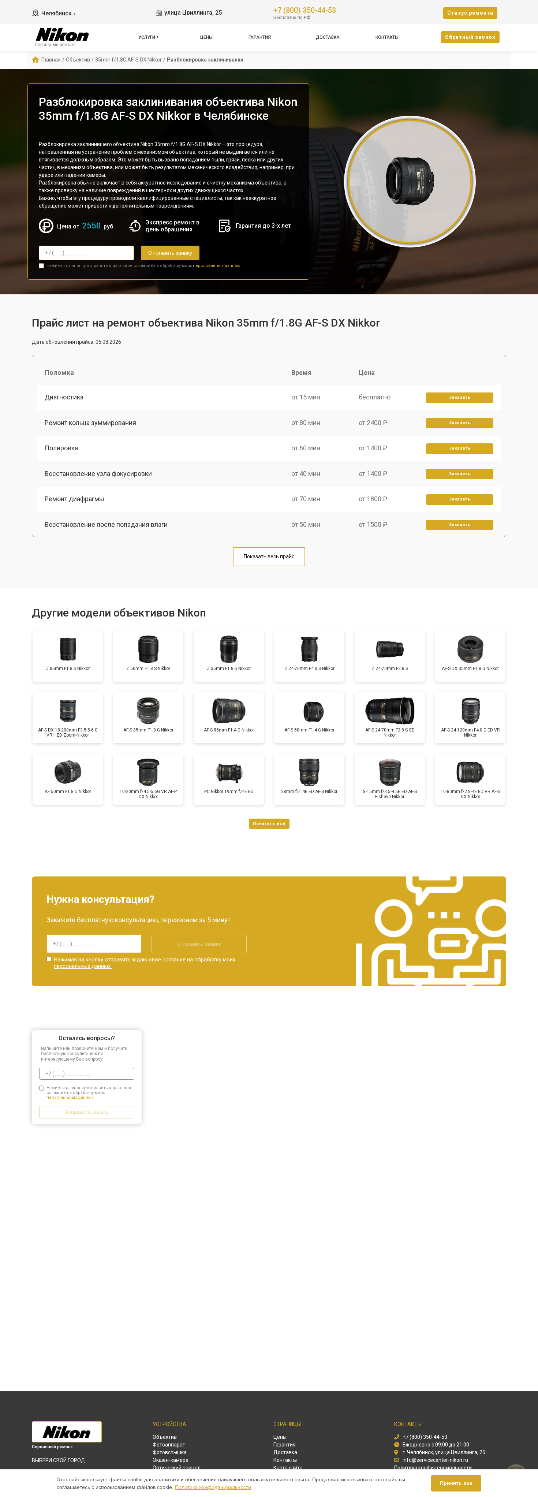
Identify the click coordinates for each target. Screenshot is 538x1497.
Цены (206, 37)
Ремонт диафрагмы (74, 499)
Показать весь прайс (269, 556)
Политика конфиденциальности (213, 1487)
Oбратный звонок (470, 37)
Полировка (61, 448)
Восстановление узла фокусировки (98, 473)
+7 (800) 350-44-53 (304, 10)
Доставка (328, 37)
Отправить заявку (170, 253)
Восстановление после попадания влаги (106, 524)
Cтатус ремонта (470, 13)
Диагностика (64, 397)
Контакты (387, 37)
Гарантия (260, 37)
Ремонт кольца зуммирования (90, 423)
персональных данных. (217, 265)
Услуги (146, 37)
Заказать (460, 397)
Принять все (456, 1483)
